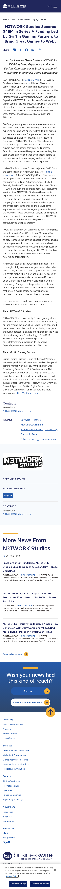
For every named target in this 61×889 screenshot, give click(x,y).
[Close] (55, 870)
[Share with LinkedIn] (14, 50)
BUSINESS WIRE (31, 79)
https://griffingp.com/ (27, 393)
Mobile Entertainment (32, 424)
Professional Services (32, 429)
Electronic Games (30, 434)
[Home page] (14, 6)
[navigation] (55, 6)
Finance (37, 419)
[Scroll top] (50, 712)
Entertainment (49, 439)
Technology (51, 429)
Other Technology (30, 439)
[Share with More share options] (45, 50)
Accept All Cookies (40, 883)
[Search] (49, 6)
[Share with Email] (33, 50)
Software (25, 419)
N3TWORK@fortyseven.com (17, 411)
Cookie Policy (12, 876)
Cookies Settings (18, 883)
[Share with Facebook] (26, 50)
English (8, 495)
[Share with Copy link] (39, 50)
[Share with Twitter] (20, 50)
